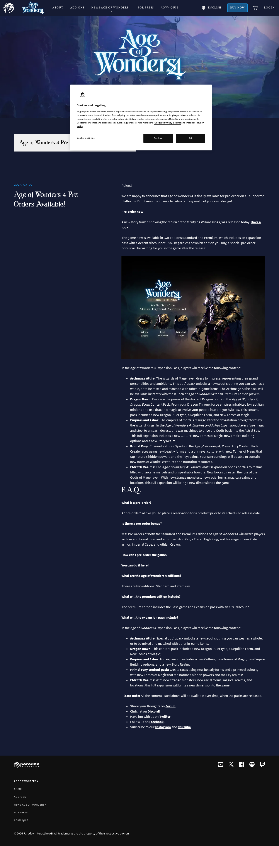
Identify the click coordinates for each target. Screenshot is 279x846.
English (214, 8)
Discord (153, 711)
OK (190, 138)
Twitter (164, 716)
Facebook (156, 721)
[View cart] (255, 8)
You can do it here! (135, 565)
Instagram (163, 727)
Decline (158, 138)
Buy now (237, 8)
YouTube (184, 727)
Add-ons (20, 796)
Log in (269, 8)
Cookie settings (86, 137)
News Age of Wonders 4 (30, 804)
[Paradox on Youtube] (220, 764)
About (18, 789)
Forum (170, 706)
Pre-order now (132, 211)
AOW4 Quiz (21, 820)
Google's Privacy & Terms (168, 122)
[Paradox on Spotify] (252, 764)
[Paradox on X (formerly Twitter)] (231, 764)
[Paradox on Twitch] (262, 764)
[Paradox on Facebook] (241, 764)
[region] (141, 117)
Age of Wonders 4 (26, 781)
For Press (21, 812)
